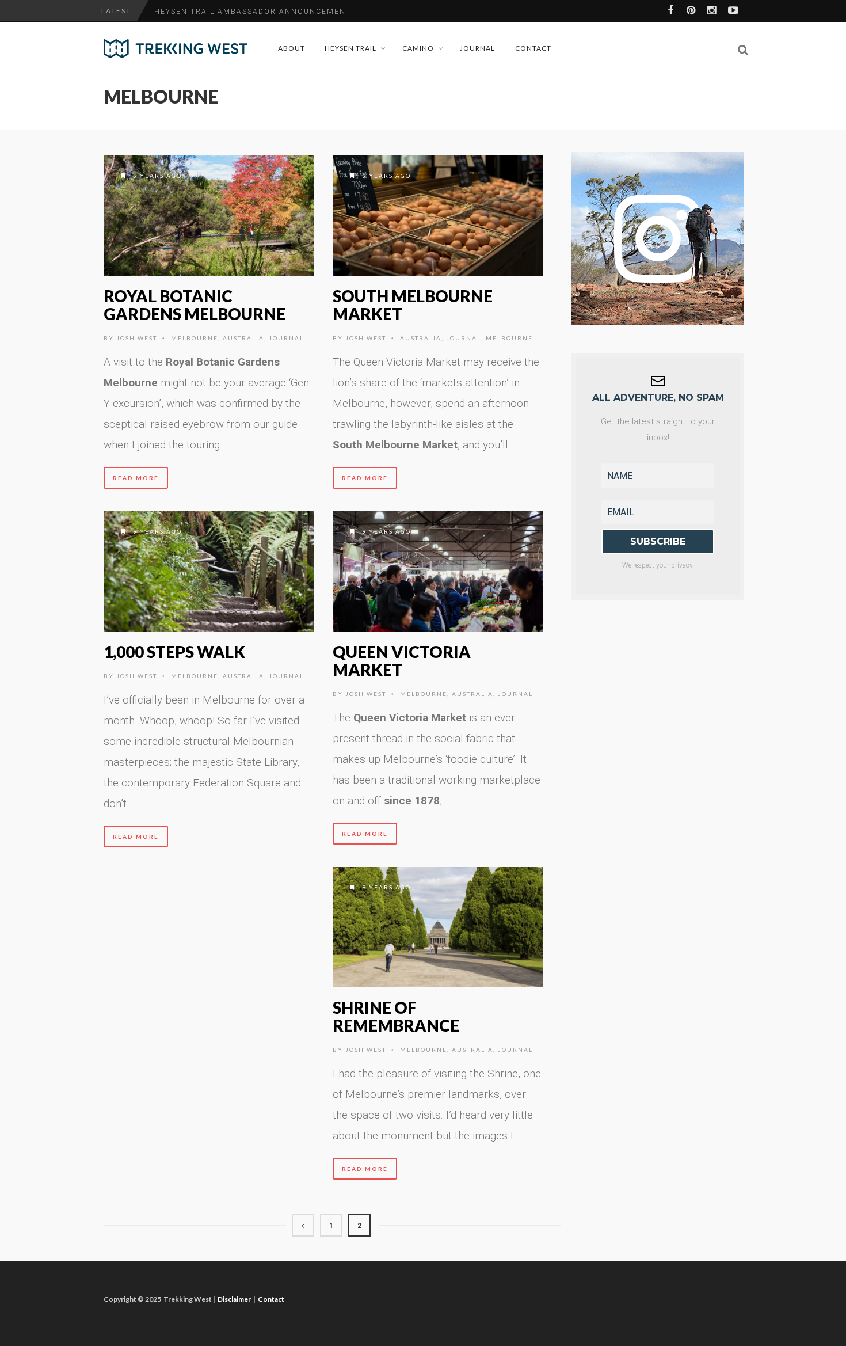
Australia (243, 337)
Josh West (136, 337)
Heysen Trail (350, 48)
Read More (136, 477)
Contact (533, 48)
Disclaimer (234, 1299)
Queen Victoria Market (402, 660)
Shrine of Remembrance (396, 1016)
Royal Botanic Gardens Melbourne (194, 305)
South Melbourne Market (413, 305)
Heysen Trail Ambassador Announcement (252, 11)
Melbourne (194, 337)
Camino (418, 48)
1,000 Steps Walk (174, 651)
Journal (477, 48)
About (291, 48)
